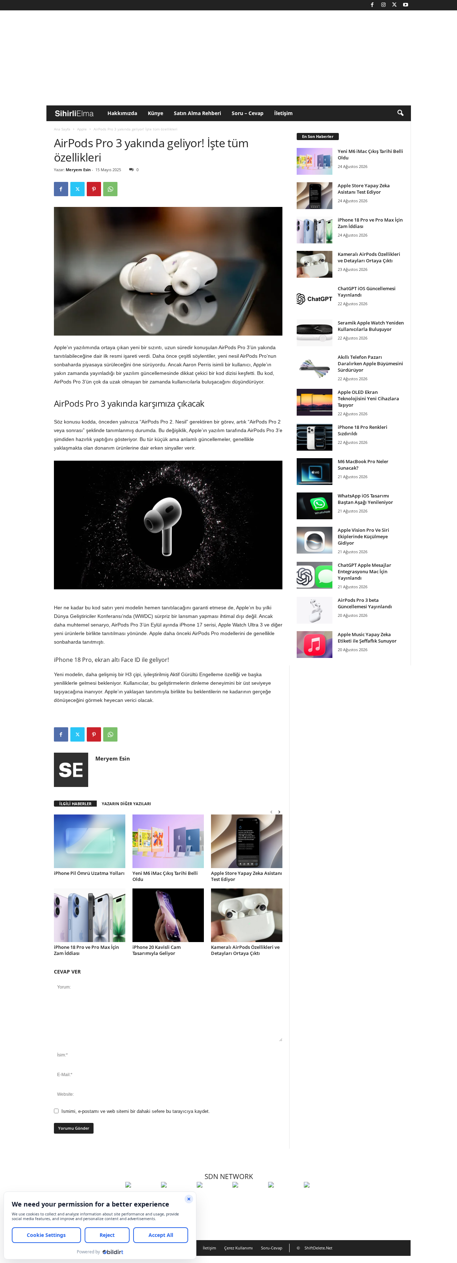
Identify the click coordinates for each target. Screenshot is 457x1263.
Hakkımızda (122, 113)
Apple (82, 129)
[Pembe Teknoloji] (284, 1198)
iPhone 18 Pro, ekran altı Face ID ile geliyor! (111, 660)
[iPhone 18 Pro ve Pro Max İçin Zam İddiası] (89, 915)
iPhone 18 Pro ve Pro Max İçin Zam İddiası (86, 950)
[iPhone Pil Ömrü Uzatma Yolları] (89, 841)
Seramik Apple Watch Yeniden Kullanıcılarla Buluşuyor (371, 326)
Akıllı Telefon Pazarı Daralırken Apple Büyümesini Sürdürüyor (370, 363)
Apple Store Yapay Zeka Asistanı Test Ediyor (246, 876)
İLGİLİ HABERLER (75, 803)
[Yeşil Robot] (213, 1198)
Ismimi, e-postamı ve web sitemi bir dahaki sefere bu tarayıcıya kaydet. (135, 1111)
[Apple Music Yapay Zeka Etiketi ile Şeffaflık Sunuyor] (314, 644)
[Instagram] (383, 5)
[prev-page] (271, 812)
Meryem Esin (78, 169)
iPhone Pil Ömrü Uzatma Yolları (89, 873)
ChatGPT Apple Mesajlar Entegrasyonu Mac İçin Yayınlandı (364, 571)
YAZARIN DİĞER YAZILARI (126, 803)
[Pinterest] (94, 189)
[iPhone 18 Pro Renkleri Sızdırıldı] (314, 437)
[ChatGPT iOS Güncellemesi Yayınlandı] (314, 298)
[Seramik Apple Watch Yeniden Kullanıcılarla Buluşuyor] (314, 333)
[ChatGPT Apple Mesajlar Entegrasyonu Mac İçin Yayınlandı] (314, 575)
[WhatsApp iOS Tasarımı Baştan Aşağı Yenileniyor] (314, 505)
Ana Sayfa (62, 129)
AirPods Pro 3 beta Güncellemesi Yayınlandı (365, 603)
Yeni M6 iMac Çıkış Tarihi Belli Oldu (165, 876)
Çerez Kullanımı (238, 1247)
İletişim (283, 113)
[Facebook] (372, 5)
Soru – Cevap (247, 113)
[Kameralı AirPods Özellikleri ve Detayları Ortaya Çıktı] (246, 915)
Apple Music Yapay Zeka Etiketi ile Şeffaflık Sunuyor (367, 637)
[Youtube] (405, 5)
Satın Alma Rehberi (197, 113)
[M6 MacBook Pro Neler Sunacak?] (314, 471)
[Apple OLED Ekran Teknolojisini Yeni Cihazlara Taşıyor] (314, 402)
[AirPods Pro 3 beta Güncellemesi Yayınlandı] (314, 610)
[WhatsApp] (110, 189)
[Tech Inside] (248, 1198)
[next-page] (279, 812)
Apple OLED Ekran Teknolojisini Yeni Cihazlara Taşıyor (368, 398)
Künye (155, 113)
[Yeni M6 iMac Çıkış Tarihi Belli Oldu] (168, 841)
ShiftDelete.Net (318, 1247)
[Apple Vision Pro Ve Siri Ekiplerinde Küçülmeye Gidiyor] (314, 540)
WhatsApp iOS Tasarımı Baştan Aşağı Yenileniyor (365, 498)
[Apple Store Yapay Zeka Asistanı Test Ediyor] (246, 841)
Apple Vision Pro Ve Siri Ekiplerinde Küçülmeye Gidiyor (363, 536)
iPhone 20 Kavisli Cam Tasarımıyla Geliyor (156, 950)
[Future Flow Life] (320, 1198)
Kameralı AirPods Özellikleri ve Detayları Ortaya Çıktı (245, 950)
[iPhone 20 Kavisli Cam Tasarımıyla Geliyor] (168, 915)
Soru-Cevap (271, 1247)
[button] (400, 113)
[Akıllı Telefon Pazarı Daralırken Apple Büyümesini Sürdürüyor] (314, 367)
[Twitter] (394, 5)
